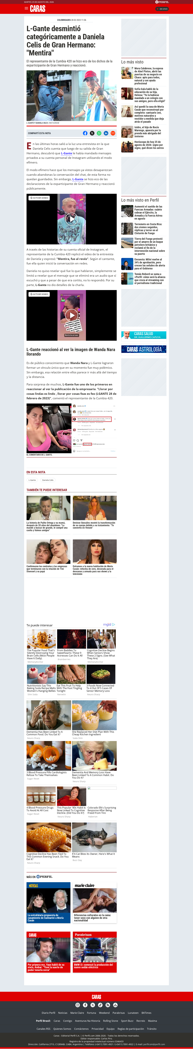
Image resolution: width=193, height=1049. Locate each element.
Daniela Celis (47, 480)
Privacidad (98, 1028)
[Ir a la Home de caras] (37, 11)
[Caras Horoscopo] (143, 352)
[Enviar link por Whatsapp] (99, 133)
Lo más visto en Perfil (140, 200)
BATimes (146, 1012)
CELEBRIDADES (64, 20)
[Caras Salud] (143, 338)
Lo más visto (132, 61)
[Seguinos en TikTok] (100, 1005)
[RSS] (108, 1005)
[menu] (26, 9)
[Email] (113, 133)
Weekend (104, 1012)
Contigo (67, 1020)
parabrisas (95, 935)
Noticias (62, 1012)
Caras (57, 1020)
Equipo (111, 1028)
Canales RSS (43, 1028)
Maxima (152, 1020)
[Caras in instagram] (77, 1005)
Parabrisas (119, 1012)
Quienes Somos (62, 1028)
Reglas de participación (131, 1028)
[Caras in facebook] (85, 1005)
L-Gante (32, 480)
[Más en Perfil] (44, 877)
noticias (48, 886)
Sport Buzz (127, 1020)
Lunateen (133, 1012)
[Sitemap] (115, 1005)
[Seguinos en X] (92, 1005)
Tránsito (152, 1028)
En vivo (163, 9)
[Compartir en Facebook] (85, 133)
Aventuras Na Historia (87, 1020)
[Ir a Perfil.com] (162, 2)
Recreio (140, 1020)
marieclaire (95, 886)
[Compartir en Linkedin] (106, 133)
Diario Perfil (48, 1012)
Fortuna (91, 1012)
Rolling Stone (110, 1020)
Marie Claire (77, 1012)
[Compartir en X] (92, 133)
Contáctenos (81, 1028)
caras (48, 935)
